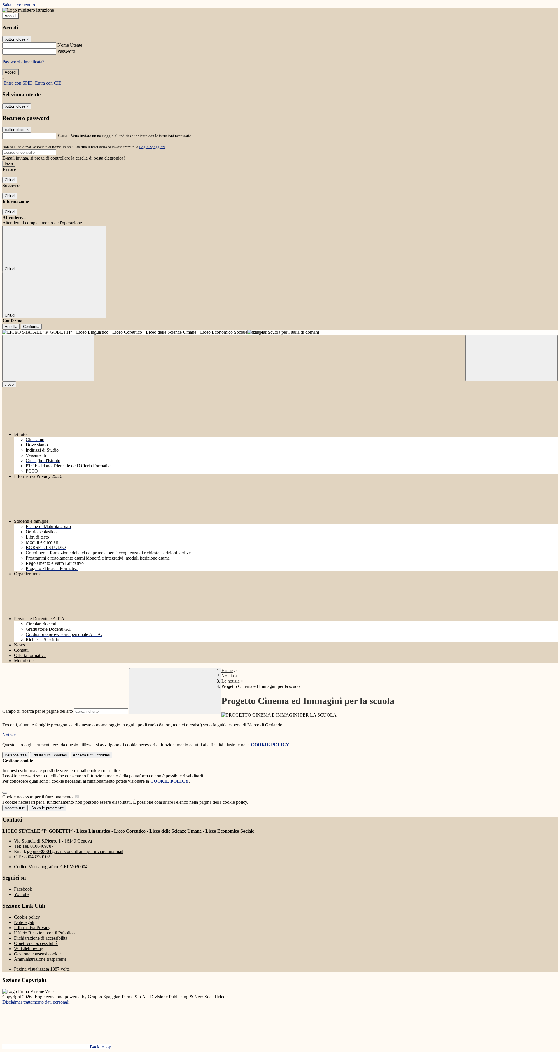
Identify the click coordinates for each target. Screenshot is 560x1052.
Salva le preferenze (47, 808)
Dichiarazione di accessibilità (40, 938)
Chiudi (10, 180)
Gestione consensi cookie (37, 953)
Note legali (24, 922)
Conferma (31, 326)
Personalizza (16, 755)
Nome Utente (69, 45)
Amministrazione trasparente (40, 959)
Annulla (11, 326)
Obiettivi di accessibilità (36, 943)
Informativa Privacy (32, 927)
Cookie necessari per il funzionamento (38, 796)
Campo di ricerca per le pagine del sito (37, 711)
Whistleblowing (28, 948)
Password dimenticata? (23, 61)
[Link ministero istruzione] (28, 10)
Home (227, 670)
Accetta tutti (91, 755)
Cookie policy (27, 917)
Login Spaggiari (152, 147)
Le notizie (230, 681)
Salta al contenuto (18, 4)
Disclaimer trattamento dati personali (35, 1001)
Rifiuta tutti (49, 755)
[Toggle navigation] (48, 358)
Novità (227, 675)
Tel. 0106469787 (38, 846)
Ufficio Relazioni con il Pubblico (44, 932)
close (9, 384)
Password (66, 51)
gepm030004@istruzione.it (75, 851)
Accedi (10, 16)
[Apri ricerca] (512, 358)
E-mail (63, 135)
